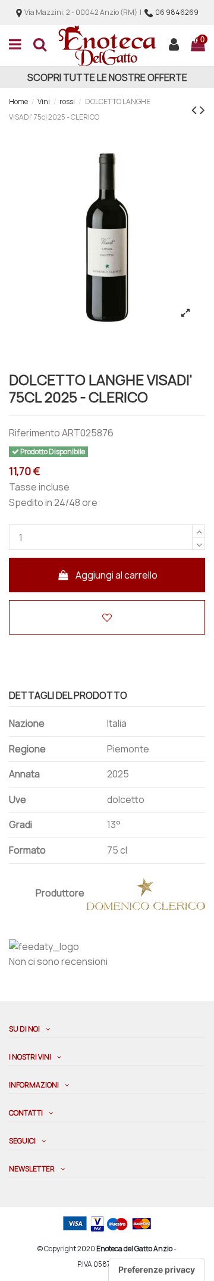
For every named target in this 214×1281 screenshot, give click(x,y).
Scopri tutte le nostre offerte (107, 77)
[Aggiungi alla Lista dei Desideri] (107, 617)
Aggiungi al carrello (116, 575)
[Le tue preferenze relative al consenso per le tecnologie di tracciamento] (156, 1269)
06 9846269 (177, 12)
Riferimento (34, 432)
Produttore (60, 892)
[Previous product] (195, 109)
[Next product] (202, 109)
